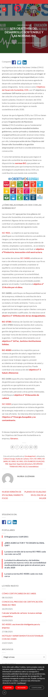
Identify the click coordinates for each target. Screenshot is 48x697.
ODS (25, 461)
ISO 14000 (25, 258)
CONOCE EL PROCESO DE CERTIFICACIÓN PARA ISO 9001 (22, 603)
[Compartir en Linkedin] (25, 62)
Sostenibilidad (33, 467)
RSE (6, 464)
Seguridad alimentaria (25, 464)
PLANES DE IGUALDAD (36, 461)
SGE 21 (25, 467)
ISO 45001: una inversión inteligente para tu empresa (21, 626)
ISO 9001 (19, 461)
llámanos (14, 438)
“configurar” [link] (21, 683)
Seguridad (12, 464)
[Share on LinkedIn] (35, 447)
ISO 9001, (6, 233)
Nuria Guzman (35, 43)
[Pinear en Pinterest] (31, 447)
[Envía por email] (26, 447)
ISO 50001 (6, 404)
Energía (12, 459)
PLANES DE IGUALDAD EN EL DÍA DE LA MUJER (35, 494)
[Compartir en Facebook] (14, 62)
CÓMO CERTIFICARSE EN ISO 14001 (19, 593)
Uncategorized (24, 25)
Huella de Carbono (22, 459)
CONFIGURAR (36, 688)
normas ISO (20, 163)
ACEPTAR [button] (8, 688)
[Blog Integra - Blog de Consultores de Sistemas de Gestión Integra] (26, 9)
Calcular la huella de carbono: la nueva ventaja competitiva (22, 614)
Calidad (6, 459)
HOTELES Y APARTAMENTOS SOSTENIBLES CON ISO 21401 (22, 637)
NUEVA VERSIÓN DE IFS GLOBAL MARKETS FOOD (12, 494)
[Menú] (4, 9)
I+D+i (32, 459)
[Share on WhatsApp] (12, 447)
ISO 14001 (38, 459)
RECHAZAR (21, 688)
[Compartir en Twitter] (19, 62)
